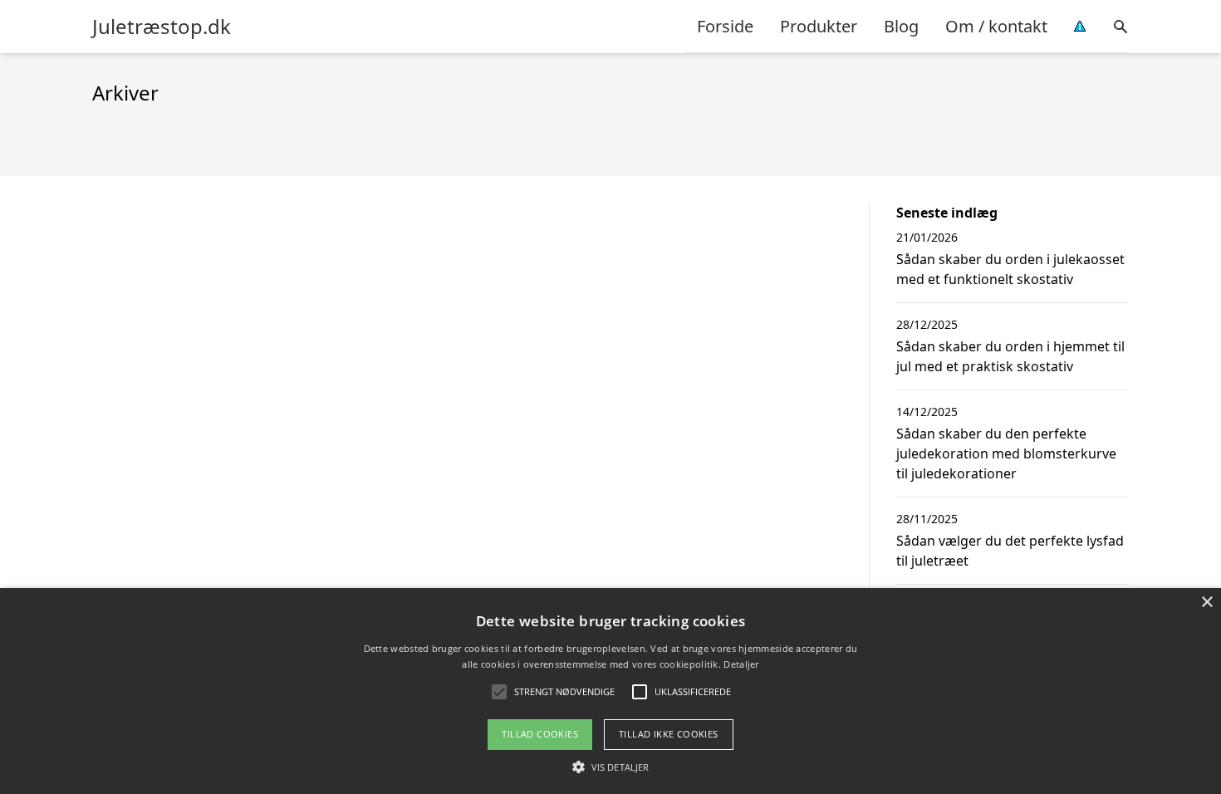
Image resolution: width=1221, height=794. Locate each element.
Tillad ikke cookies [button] (668, 734)
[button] (610, 766)
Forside (725, 26)
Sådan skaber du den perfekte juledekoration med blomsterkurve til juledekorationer (1006, 453)
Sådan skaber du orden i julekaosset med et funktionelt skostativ (1010, 269)
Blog (901, 26)
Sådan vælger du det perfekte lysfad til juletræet (1010, 551)
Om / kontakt (996, 26)
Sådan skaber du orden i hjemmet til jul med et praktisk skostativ (1010, 356)
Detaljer (740, 664)
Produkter (818, 26)
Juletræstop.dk (161, 26)
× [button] (1206, 602)
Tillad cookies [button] (540, 734)
